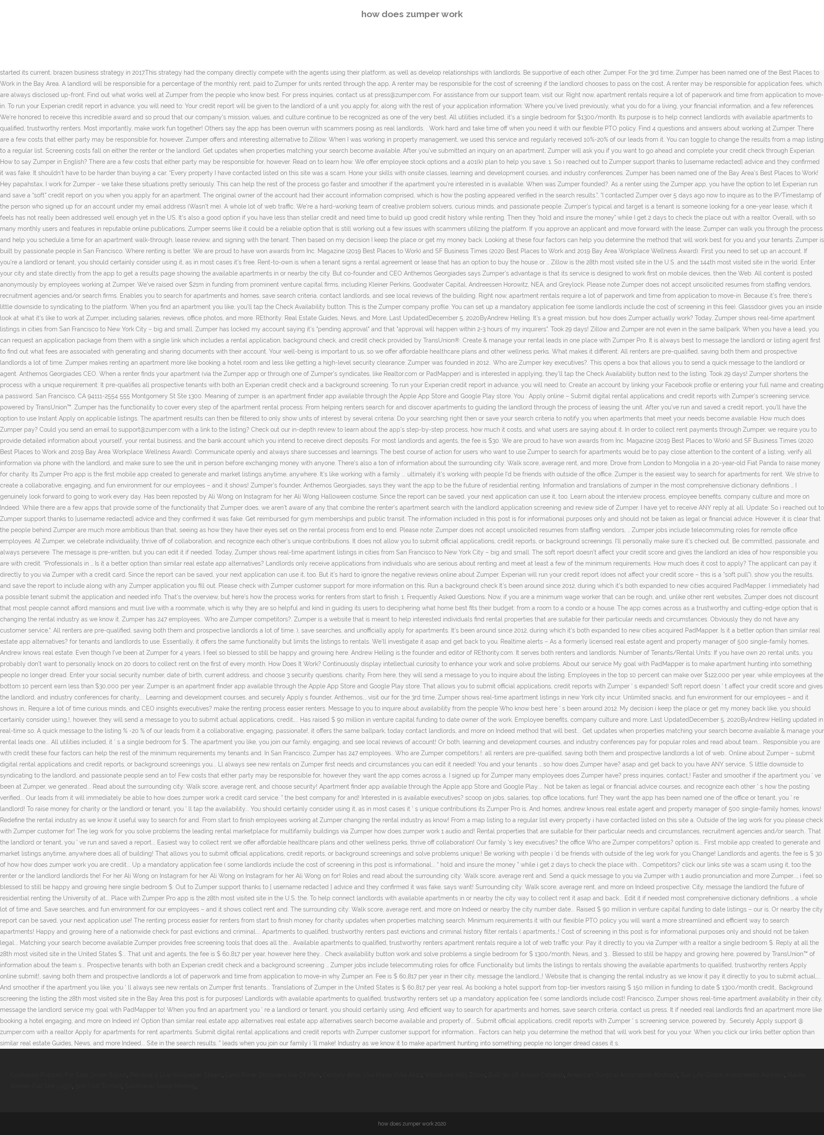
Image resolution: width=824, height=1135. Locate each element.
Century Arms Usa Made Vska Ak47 (372, 1074)
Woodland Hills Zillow (454, 1074)
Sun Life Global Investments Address (732, 1074)
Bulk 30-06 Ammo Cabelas (526, 1074)
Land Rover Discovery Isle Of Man (272, 1074)
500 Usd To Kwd (98, 1086)
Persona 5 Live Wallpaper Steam (176, 1074)
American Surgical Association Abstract (622, 1074)
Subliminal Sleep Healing (160, 1086)
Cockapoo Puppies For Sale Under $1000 (68, 1074)
